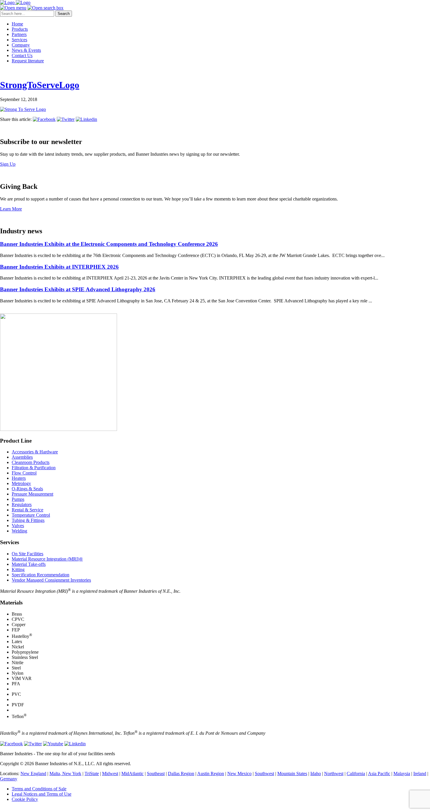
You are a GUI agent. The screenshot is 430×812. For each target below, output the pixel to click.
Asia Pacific (379, 773)
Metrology (21, 483)
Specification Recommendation (40, 574)
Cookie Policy (25, 799)
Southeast (156, 773)
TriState (92, 773)
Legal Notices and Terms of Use (41, 794)
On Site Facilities (27, 553)
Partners (19, 34)
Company (21, 44)
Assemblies (22, 457)
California (356, 773)
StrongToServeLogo (39, 85)
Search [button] (64, 13)
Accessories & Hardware (35, 451)
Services (19, 39)
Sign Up (8, 164)
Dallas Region (181, 773)
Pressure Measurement (32, 493)
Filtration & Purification (34, 467)
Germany (8, 778)
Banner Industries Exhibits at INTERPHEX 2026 (59, 267)
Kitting (18, 569)
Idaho (315, 773)
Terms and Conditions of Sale (39, 788)
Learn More (11, 208)
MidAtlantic (132, 773)
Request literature (28, 60)
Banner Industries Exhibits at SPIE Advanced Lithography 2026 (77, 289)
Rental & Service (27, 509)
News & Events (26, 50)
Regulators (22, 504)
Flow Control (24, 472)
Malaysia (401, 773)
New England (33, 773)
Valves (18, 525)
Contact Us (22, 55)
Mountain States (292, 773)
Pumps (18, 499)
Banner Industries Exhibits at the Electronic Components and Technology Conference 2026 (109, 244)
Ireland (419, 773)
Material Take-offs (29, 564)
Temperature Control (31, 515)
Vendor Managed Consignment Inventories (51, 580)
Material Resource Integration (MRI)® (47, 558)
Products (20, 29)
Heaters (19, 478)
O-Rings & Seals (27, 488)
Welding (19, 530)
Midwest (110, 773)
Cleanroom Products (30, 462)
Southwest (264, 773)
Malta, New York (65, 773)
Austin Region (210, 773)
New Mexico (239, 773)
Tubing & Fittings (28, 520)
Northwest (333, 773)
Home (17, 23)
